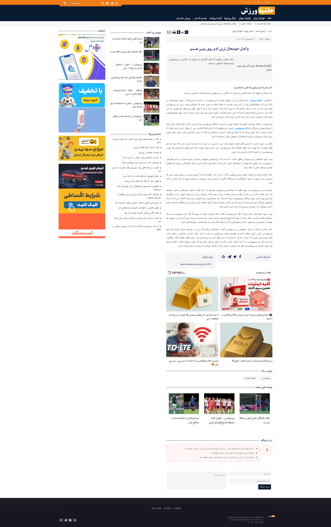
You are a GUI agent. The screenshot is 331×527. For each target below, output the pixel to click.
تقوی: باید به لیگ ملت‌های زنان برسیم (142, 181)
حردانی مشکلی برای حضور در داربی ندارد (141, 157)
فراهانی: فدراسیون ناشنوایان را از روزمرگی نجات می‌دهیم (138, 188)
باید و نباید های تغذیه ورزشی (146, 147)
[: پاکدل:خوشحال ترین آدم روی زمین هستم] (169, 32)
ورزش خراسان (183, 18)
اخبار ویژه (248, 31)
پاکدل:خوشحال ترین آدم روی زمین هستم (219, 49)
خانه (269, 18)
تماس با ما (246, 2)
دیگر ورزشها (230, 18)
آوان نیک (250, 522)
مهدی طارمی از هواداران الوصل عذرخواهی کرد (139, 208)
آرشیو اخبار (260, 31)
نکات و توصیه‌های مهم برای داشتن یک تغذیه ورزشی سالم (136, 141)
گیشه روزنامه (215, 18)
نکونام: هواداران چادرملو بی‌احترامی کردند (126, 79)
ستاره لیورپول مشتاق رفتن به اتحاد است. (141, 176)
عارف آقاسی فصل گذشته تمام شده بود (127, 40)
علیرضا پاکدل (250, 378)
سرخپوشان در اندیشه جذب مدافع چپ (127, 118)
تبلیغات (267, 2)
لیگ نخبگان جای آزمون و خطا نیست (126, 52)
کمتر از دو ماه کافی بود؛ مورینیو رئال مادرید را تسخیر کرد (136, 169)
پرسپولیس (267, 378)
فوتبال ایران (259, 18)
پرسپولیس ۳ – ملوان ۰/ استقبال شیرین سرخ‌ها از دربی (128, 66)
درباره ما (257, 2)
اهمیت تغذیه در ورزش (149, 153)
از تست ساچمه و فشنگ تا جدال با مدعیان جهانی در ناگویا (136, 228)
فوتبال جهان (245, 18)
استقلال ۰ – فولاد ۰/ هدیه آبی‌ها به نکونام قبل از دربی (127, 92)
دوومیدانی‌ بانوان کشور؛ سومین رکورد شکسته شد (137, 203)
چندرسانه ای (201, 18)
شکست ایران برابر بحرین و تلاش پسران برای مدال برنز (137, 220)
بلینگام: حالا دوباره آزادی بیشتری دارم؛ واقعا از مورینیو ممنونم (139, 196)
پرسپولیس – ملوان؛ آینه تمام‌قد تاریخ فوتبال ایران (221, 420)
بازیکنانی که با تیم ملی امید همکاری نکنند (140, 163)
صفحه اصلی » (245, 23)
